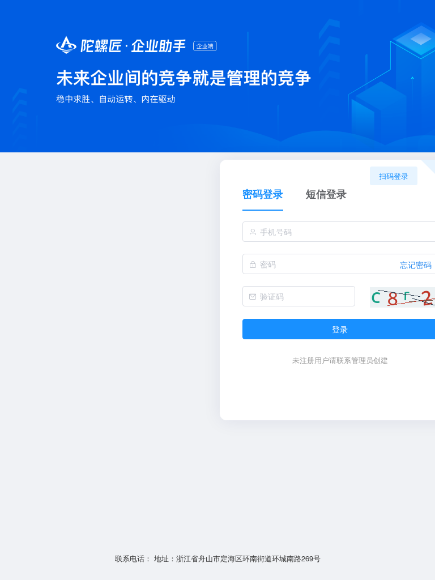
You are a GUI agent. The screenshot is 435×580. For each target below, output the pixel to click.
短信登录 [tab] (326, 194)
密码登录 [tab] (262, 194)
